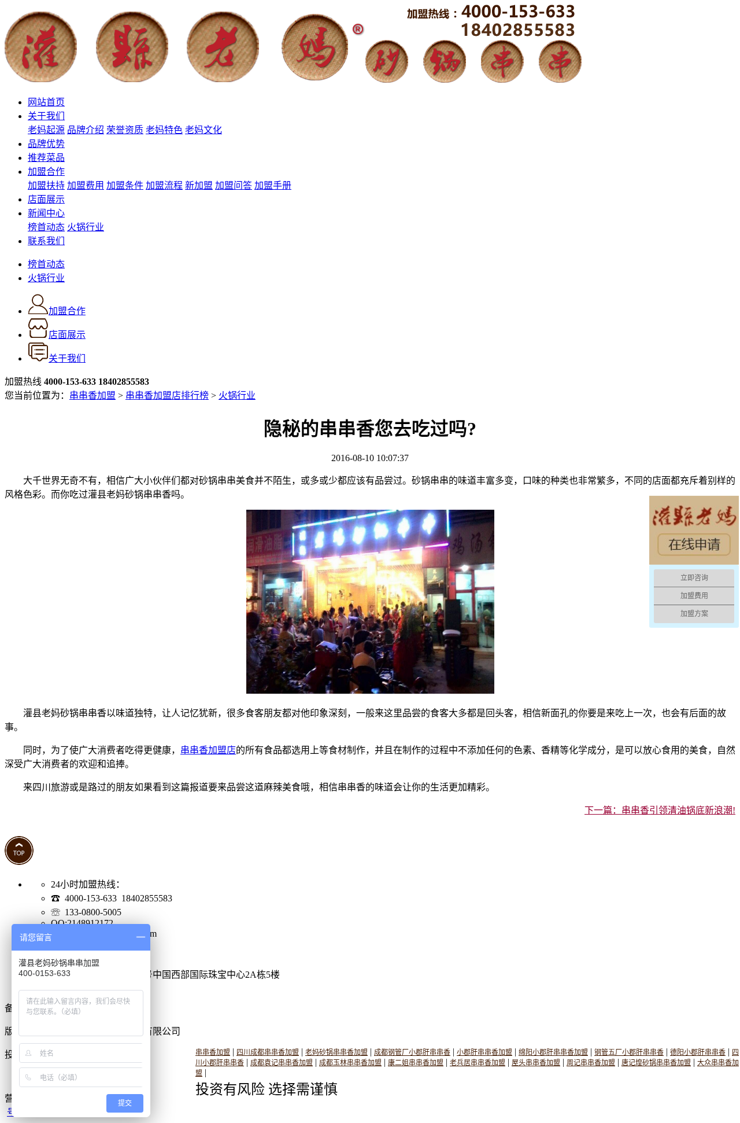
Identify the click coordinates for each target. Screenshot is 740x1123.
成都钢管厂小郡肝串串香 (412, 1052)
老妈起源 (46, 130)
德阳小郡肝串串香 (698, 1052)
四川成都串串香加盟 (267, 1052)
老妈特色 (164, 130)
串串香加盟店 (208, 750)
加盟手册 (272, 185)
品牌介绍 (85, 130)
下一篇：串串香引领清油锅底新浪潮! (659, 810)
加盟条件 (124, 185)
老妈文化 (203, 130)
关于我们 (46, 116)
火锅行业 (85, 227)
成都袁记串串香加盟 (281, 1063)
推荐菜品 (46, 158)
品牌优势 (46, 144)
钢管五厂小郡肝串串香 (629, 1052)
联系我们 (46, 241)
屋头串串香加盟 (536, 1063)
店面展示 (46, 199)
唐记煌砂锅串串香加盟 (656, 1063)
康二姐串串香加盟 (415, 1063)
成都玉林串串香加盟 (350, 1063)
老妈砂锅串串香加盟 (336, 1052)
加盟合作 (46, 171)
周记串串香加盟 (591, 1063)
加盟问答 (233, 185)
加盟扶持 (46, 185)
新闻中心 (46, 213)
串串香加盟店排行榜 (167, 395)
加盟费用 (85, 185)
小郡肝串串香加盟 (484, 1052)
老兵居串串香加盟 (477, 1063)
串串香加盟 (92, 395)
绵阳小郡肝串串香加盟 (553, 1052)
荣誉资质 (124, 130)
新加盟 (199, 185)
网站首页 (46, 102)
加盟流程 (164, 185)
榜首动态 (46, 227)
